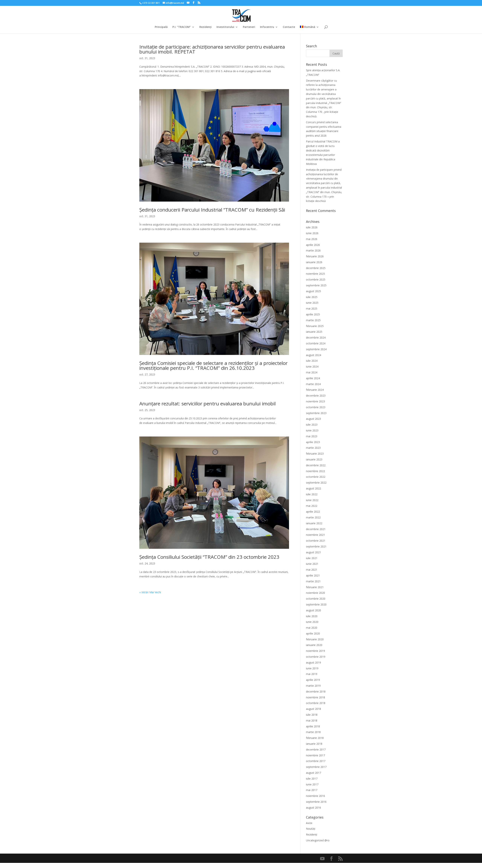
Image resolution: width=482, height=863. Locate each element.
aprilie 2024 (313, 378)
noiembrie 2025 (315, 273)
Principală (161, 27)
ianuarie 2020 (314, 645)
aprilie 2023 (313, 442)
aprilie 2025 (313, 314)
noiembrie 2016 (315, 796)
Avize (309, 823)
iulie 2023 (311, 424)
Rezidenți (205, 27)
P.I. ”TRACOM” (181, 27)
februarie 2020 (315, 639)
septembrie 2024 (316, 349)
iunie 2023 (312, 430)
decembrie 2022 (316, 465)
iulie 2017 (311, 778)
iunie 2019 (312, 668)
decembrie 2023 (316, 395)
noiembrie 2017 (315, 755)
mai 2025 (311, 308)
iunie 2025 (312, 302)
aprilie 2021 (313, 575)
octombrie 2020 (315, 598)
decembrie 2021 (316, 529)
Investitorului (225, 27)
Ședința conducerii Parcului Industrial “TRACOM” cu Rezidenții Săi (212, 209)
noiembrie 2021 (315, 535)
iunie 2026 (312, 233)
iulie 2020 (311, 616)
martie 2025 (313, 320)
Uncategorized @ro (317, 840)
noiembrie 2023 (315, 401)
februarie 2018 (315, 738)
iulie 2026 (311, 227)
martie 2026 (313, 250)
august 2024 (313, 355)
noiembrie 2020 (315, 593)
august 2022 (313, 488)
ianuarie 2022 (314, 523)
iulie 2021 (311, 558)
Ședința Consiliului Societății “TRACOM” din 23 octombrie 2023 (209, 556)
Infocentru (267, 27)
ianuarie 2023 (314, 459)
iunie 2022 (312, 500)
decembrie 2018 (316, 691)
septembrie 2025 (316, 285)
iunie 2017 (312, 784)
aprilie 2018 (313, 726)
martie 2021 (313, 581)
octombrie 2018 (315, 703)
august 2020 (313, 610)
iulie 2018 (311, 714)
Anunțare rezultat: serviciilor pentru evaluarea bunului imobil (207, 403)
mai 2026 (311, 239)
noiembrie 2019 (315, 651)
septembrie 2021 (316, 546)
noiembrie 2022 (315, 471)
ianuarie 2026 (314, 262)
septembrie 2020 (316, 604)
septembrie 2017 (316, 767)
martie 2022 (313, 517)
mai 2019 (311, 674)
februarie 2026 (315, 256)
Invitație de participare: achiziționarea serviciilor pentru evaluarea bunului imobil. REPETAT (212, 49)
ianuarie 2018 (314, 743)
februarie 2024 (315, 389)
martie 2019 (313, 685)
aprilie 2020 (313, 633)
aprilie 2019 (313, 680)
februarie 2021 (315, 587)
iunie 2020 (312, 622)
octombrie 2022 (315, 477)
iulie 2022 (311, 494)
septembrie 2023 (316, 413)
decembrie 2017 (316, 749)
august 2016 (313, 807)
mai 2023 (311, 436)
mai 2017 (311, 790)
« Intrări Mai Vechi (150, 592)
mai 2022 (311, 506)
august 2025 (313, 291)
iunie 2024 (312, 366)
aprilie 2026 (313, 245)
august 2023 (313, 418)
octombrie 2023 (315, 407)
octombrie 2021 (315, 540)
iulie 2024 (311, 360)
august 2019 (313, 662)
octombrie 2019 (315, 656)
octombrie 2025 (315, 279)
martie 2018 (313, 732)
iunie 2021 (312, 564)
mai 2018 (311, 720)
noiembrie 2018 (315, 697)
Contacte (289, 27)
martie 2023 (313, 447)
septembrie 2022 (316, 482)
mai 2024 (311, 372)
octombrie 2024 (315, 343)
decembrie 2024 (316, 337)
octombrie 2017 (315, 761)
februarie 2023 (315, 453)
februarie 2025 (315, 326)
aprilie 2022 (313, 511)
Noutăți (310, 828)
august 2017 (313, 772)
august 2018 (313, 709)
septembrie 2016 (316, 801)
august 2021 (313, 552)
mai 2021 (311, 569)
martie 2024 (313, 384)
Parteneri (249, 27)
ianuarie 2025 (314, 331)
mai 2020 (311, 627)
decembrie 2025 (316, 268)
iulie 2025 (311, 297)
